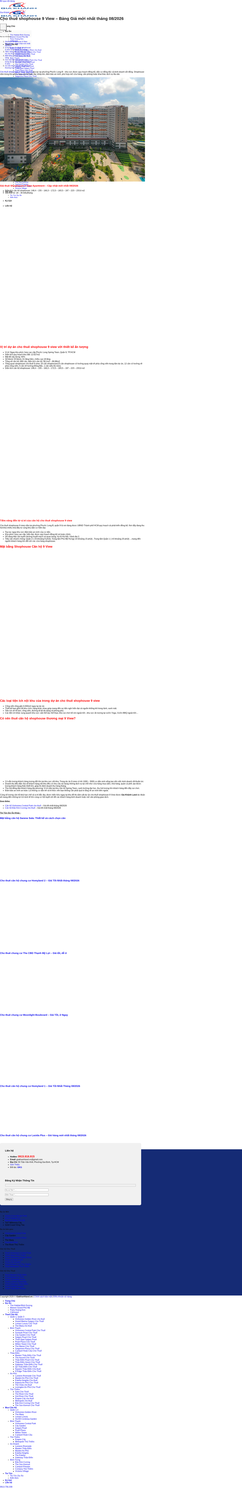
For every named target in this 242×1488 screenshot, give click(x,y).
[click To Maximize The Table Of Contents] (3, 27)
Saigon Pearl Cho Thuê (25, 1337)
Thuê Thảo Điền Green (15, 1288)
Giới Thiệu (15, 1165)
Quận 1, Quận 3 (17, 1317)
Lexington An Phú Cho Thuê (27, 1387)
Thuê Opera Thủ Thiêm (15, 1255)
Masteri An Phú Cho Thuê (26, 1378)
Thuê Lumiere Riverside (16, 1282)
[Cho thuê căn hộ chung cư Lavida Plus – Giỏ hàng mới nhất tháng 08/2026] (48, 1130)
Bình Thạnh (14, 58)
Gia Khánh (5, 12)
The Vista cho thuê (23, 1385)
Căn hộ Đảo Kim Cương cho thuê (20, 808)
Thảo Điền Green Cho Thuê (27, 1362)
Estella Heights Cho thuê (26, 1380)
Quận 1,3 (14, 1410)
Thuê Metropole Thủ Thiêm (17, 1266)
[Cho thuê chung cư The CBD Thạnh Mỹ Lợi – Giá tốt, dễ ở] (48, 948)
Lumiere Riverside (23, 1446)
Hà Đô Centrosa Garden (26, 1419)
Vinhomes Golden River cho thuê (28, 50)
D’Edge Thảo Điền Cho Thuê (28, 1371)
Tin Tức (8, 1473)
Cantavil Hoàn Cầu (23, 1435)
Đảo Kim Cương (22, 1462)
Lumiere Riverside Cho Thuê (28, 1376)
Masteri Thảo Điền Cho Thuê (28, 1355)
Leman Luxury (21, 1417)
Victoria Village (21, 188)
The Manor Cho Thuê (24, 1346)
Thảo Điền (15, 1353)
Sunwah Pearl (11, 1242)
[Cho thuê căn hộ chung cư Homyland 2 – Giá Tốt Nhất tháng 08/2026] (48, 876)
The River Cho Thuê (24, 1394)
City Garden (20, 1426)
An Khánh (14, 1444)
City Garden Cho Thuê (24, 64)
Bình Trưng (15, 1460)
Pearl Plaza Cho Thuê (24, 70)
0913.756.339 (6, 1487)
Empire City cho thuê (24, 1398)
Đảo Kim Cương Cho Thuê (27, 1403)
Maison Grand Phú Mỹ (19, 37)
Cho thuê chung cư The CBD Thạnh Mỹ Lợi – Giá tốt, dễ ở (33, 953)
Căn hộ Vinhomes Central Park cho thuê (23, 806)
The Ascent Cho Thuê (25, 1358)
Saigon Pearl (21, 1428)
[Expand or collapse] (1, 32)
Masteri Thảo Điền (23, 1448)
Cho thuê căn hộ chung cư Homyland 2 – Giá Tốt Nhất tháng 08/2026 (39, 880)
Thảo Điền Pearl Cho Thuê (27, 1360)
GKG (19, 1167)
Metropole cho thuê (23, 1401)
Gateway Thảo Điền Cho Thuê (28, 1364)
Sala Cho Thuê (22, 1392)
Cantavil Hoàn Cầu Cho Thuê (28, 1351)
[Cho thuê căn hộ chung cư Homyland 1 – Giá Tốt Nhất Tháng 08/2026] (47, 1081)
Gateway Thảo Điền (24, 1457)
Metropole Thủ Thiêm (24, 1442)
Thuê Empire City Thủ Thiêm (18, 1264)
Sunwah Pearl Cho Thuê (26, 1333)
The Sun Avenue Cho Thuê (27, 1405)
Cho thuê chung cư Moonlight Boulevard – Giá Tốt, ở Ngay (34, 1015)
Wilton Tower (21, 1432)
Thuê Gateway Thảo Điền (16, 1284)
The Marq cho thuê (23, 1326)
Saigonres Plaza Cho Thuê (26, 76)
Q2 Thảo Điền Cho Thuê (26, 1367)
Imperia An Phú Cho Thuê (26, 1383)
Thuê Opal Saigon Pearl (24, 68)
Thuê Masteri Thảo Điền (16, 1275)
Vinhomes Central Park (15, 1233)
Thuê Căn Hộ (11, 1314)
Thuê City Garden (13, 1262)
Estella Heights (22, 1453)
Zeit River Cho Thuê (24, 1396)
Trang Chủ (10, 26)
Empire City (20, 1439)
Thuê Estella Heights (14, 1286)
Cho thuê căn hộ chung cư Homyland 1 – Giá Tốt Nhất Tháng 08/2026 (40, 1086)
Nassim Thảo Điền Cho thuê (28, 1369)
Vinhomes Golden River (15, 1238)
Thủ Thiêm (15, 1389)
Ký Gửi (8, 1480)
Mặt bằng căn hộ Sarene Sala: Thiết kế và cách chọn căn (33, 818)
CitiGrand (14, 1312)
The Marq (19, 1414)
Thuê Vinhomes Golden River (18, 1257)
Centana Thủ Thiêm (24, 1469)
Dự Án (8, 31)
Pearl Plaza (20, 1430)
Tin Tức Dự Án (16, 195)
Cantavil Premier (21, 184)
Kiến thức (14, 1478)
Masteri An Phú (22, 1451)
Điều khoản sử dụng (62, 1297)
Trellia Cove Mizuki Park (16, 1216)
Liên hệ (8, 1482)
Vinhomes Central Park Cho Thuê (28, 60)
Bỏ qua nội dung (7, 1)
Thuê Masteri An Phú (14, 1277)
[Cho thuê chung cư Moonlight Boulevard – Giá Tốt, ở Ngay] (48, 1010)
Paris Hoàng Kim (16, 39)
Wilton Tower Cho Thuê (25, 1344)
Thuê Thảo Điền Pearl (15, 1279)
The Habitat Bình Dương (20, 35)
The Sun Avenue (21, 182)
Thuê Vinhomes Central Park (18, 1253)
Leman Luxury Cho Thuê (26, 1323)
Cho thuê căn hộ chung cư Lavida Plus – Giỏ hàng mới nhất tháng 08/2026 (43, 1135)
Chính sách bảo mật (43, 1297)
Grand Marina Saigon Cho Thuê (29, 1321)
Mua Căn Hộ (11, 1408)
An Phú (13, 1373)
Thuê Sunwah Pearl (14, 1260)
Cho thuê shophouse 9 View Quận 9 (16, 72)
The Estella (20, 1455)
